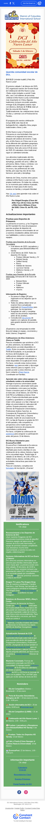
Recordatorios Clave (22, 775)
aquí (15, 576)
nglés (17, 606)
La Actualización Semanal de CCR (20, 636)
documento (26, 318)
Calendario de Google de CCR (18, 647)
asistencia (10, 434)
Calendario (22, 768)
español (24, 606)
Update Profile (19, 808)
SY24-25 (22, 770)
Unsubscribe (9, 808)
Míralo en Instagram (28, 591)
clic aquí (13, 194)
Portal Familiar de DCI (22, 784)
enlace (14, 593)
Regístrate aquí (27, 707)
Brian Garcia (24, 372)
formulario (10, 468)
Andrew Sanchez (22, 654)
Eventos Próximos (22, 779)
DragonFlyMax (27, 307)
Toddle (8, 349)
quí (16, 365)
